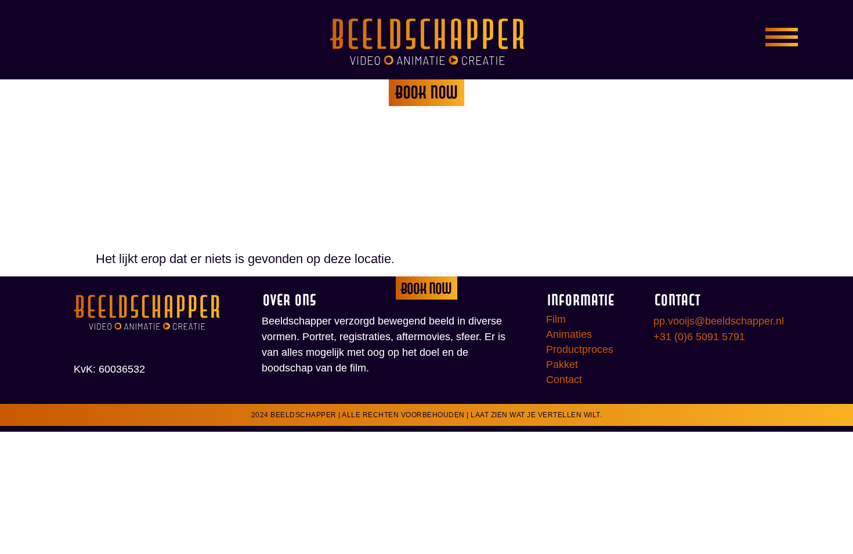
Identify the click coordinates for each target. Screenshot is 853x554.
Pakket (562, 364)
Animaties (569, 334)
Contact (564, 379)
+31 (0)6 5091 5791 (699, 336)
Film (556, 319)
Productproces (579, 349)
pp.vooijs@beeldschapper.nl (718, 321)
